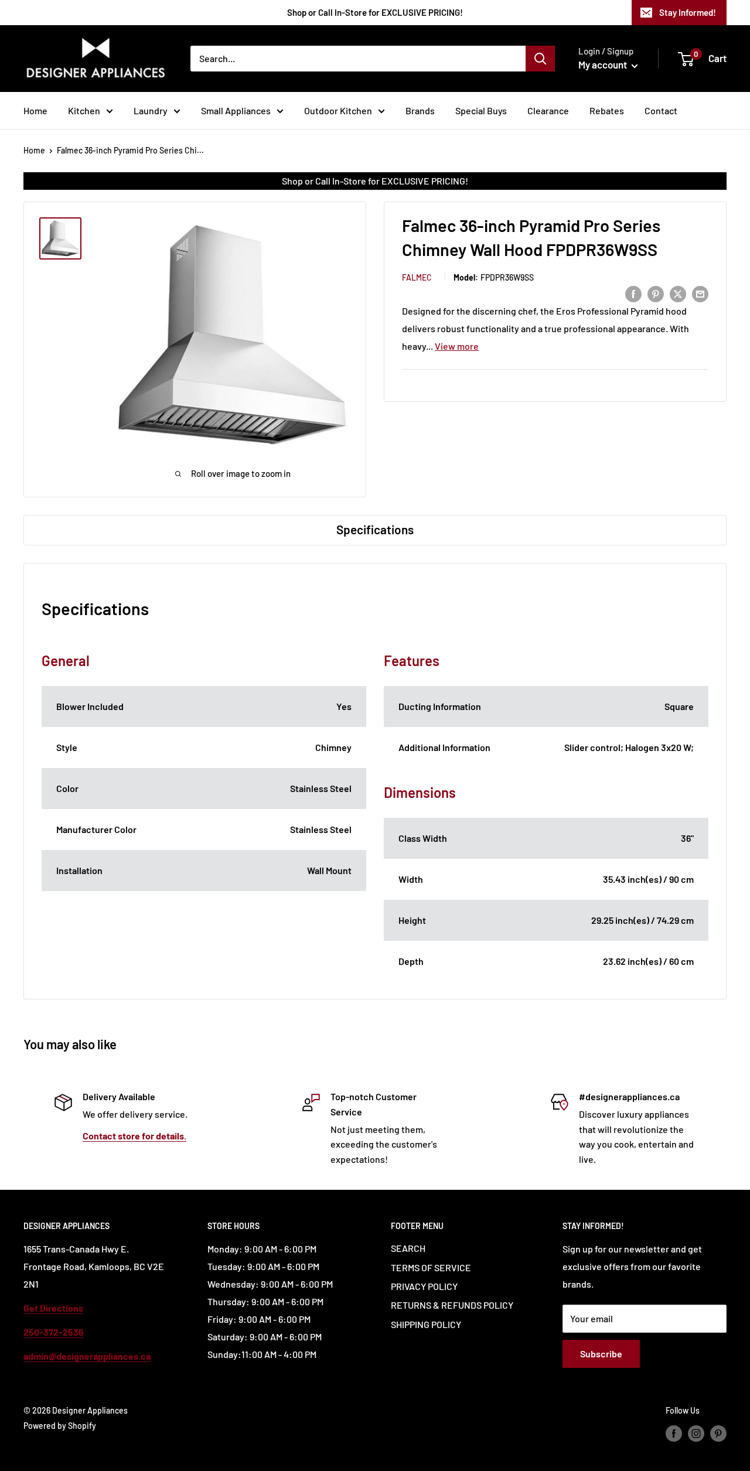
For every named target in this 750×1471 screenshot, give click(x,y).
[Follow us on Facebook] (674, 1433)
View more (457, 345)
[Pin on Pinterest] (655, 293)
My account (603, 64)
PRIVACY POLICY (424, 1286)
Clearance (548, 110)
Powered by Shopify (59, 1426)
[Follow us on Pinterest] (718, 1433)
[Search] (540, 58)
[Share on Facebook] (633, 293)
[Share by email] (700, 293)
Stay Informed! (687, 12)
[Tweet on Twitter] (678, 293)
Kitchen (84, 110)
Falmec (417, 277)
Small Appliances (236, 110)
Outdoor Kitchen (338, 110)
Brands (420, 110)
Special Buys (481, 110)
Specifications (375, 529)
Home (35, 110)
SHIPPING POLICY (426, 1324)
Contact (661, 110)
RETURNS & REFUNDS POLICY (452, 1304)
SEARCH (408, 1248)
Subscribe (601, 1353)
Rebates (606, 110)
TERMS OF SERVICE (431, 1267)
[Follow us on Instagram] (696, 1433)
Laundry (151, 110)
